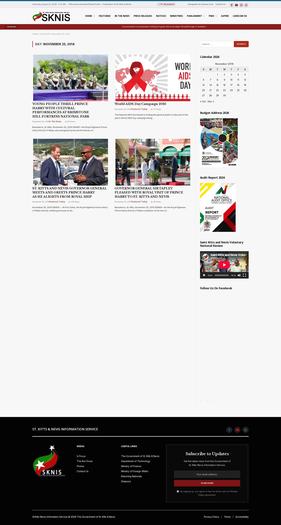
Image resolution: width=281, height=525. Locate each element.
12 (245, 79)
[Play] (204, 275)
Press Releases (143, 15)
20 (203, 90)
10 (231, 79)
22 (217, 90)
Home (88, 15)
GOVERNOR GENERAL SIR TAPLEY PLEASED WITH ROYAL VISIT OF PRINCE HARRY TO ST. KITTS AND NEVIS (149, 192)
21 (210, 90)
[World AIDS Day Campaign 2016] (152, 78)
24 (231, 90)
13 (203, 85)
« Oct (203, 101)
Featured (105, 15)
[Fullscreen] (244, 275)
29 (217, 95)
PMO (211, 15)
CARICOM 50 (240, 15)
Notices (161, 15)
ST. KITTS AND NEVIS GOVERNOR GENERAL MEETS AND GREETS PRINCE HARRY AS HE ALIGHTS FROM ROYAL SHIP (69, 192)
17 (231, 85)
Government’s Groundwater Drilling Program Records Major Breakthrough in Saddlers (146, 26)
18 (238, 85)
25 (238, 90)
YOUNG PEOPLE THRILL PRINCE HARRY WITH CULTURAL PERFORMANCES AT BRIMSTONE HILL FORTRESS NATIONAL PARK (60, 110)
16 (224, 85)
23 (224, 90)
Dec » (211, 101)
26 (245, 90)
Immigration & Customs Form (200, 4)
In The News (122, 15)
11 (238, 79)
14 (210, 85)
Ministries (176, 15)
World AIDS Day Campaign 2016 (140, 104)
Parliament (194, 15)
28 (210, 95)
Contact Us (220, 4)
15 (217, 85)
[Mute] (239, 275)
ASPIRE (225, 15)
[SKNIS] (51, 16)
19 (245, 85)
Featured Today (139, 109)
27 (203, 95)
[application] (224, 265)
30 (224, 95)
